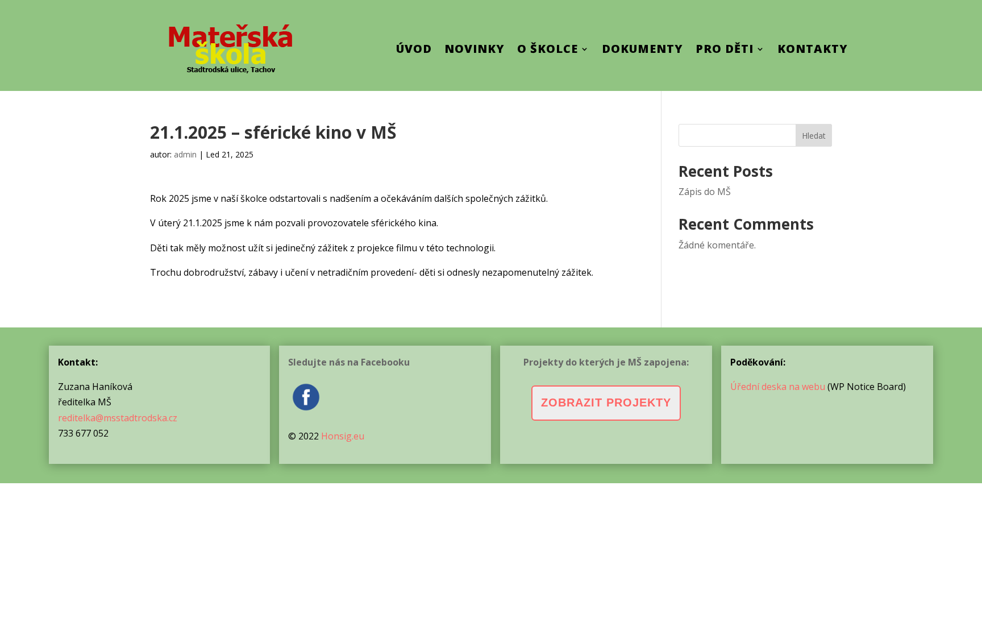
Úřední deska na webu (777, 386)
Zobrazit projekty (606, 402)
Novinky (474, 50)
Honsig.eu (342, 436)
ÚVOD (414, 50)
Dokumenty (642, 50)
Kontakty (812, 50)
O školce (547, 50)
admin (185, 154)
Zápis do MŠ (705, 191)
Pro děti (725, 50)
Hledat (814, 135)
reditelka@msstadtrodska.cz (117, 418)
